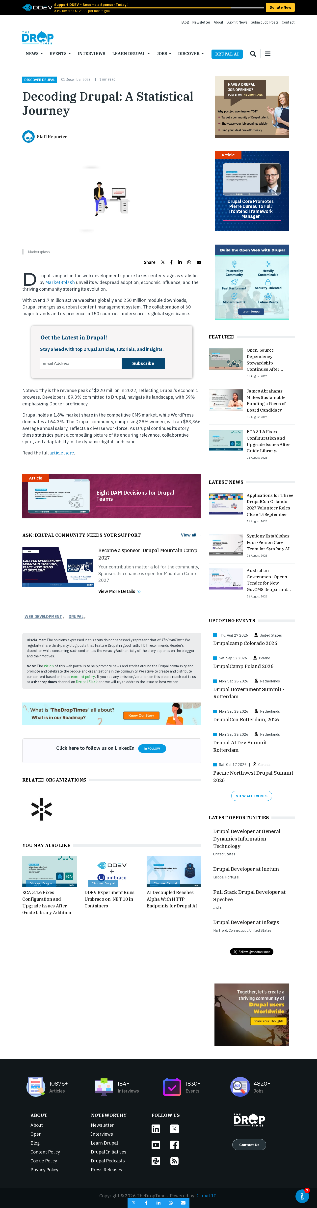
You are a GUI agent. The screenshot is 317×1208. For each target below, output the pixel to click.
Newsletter (201, 22)
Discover (189, 53)
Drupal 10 (205, 1196)
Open (36, 1134)
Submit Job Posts (265, 22)
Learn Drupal (129, 53)
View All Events (251, 795)
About (218, 22)
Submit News (237, 22)
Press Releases (106, 1170)
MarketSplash (60, 282)
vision (49, 666)
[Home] (37, 38)
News (32, 53)
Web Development (43, 616)
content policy (83, 676)
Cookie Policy (43, 1161)
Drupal (76, 616)
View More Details (116, 591)
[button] (154, 262)
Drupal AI (227, 54)
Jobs (162, 53)
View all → (191, 534)
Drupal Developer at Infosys (246, 922)
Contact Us (249, 1144)
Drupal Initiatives (108, 1152)
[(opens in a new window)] (37, 7)
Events (58, 53)
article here (62, 453)
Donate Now (280, 7)
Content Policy (45, 1152)
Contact (288, 22)
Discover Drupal (39, 79)
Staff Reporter (52, 137)
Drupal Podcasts (108, 1161)
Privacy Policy (44, 1170)
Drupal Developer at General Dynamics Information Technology (246, 838)
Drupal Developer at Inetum (246, 869)
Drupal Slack (87, 681)
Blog (185, 22)
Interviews (91, 53)
